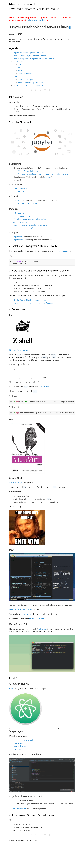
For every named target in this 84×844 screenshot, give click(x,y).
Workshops (43, 9)
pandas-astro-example (22, 216)
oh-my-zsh (44, 387)
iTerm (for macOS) (25, 74)
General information (18, 350)
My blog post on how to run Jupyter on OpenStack (34, 303)
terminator (26, 614)
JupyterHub (18, 240)
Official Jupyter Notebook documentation (30, 300)
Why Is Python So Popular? (28, 171)
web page (42, 629)
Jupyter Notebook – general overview (28, 53)
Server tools (18, 62)
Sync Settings (18, 743)
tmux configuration (38, 619)
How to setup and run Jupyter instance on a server (33, 59)
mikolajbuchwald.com (37, 20)
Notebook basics (20, 189)
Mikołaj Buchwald (22, 4)
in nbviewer (42, 225)
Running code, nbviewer (27, 203)
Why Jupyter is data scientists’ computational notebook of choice (44, 174)
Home (12, 9)
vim (19, 68)
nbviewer (17, 201)
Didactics (30, 9)
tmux (20, 71)
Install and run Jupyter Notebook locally (29, 56)
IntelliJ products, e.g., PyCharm (30, 83)
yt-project (17, 219)
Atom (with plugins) (25, 80)
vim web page (15, 483)
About (20, 9)
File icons (17, 749)
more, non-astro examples (24, 228)
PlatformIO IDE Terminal (23, 740)
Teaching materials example (24, 225)
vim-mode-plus (19, 746)
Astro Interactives (20, 222)
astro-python (18, 213)
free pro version (19, 809)
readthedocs (64, 251)
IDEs (15, 77)
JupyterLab (17, 237)
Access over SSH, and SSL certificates (28, 86)
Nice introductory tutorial (20, 610)
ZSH (19, 65)
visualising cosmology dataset (35, 219)
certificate (47, 177)
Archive (55, 9)
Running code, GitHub (22, 192)
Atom (11, 689)
